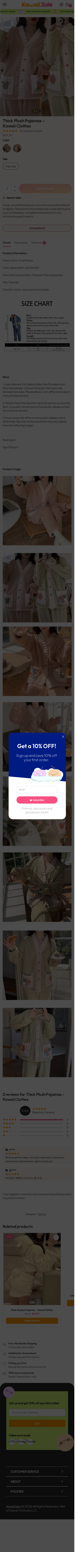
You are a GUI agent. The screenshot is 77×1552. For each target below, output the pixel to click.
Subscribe (38, 800)
